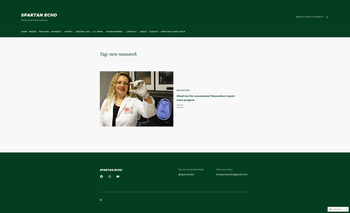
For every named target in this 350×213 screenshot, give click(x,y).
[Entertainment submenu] (123, 31)
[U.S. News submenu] (103, 31)
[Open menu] (327, 17)
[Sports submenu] (73, 31)
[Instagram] (109, 176)
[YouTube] (117, 176)
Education (183, 90)
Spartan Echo (39, 15)
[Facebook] (101, 176)
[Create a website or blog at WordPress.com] (101, 200)
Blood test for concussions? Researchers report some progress (206, 98)
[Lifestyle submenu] (137, 31)
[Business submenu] (61, 31)
